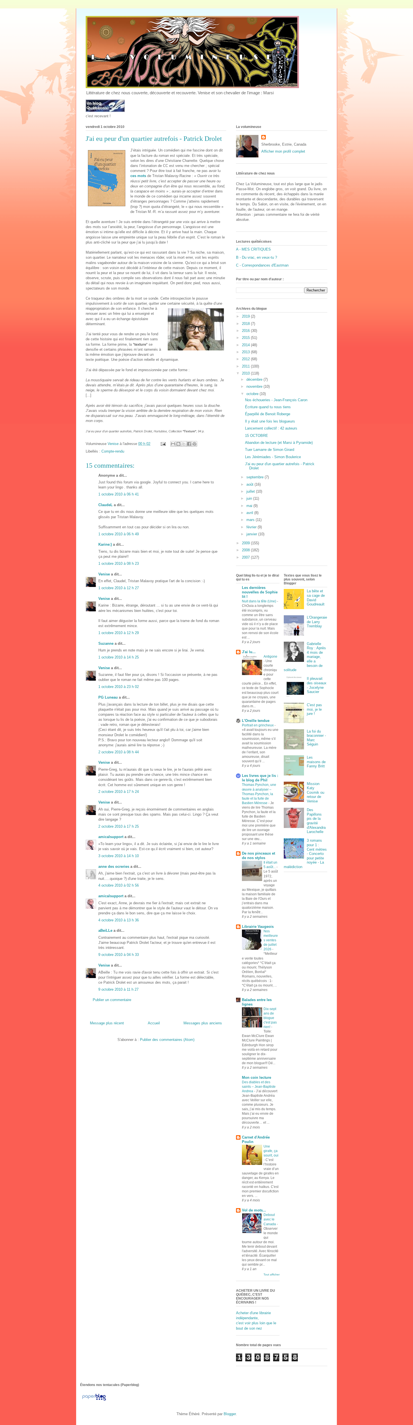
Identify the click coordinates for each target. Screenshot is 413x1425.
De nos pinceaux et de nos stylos (258, 855)
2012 (246, 359)
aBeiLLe (105, 930)
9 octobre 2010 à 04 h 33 (118, 955)
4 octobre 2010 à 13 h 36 (118, 920)
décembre (255, 379)
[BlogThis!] (178, 444)
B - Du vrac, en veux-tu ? (256, 257)
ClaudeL (105, 505)
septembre (255, 477)
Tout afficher (272, 1274)
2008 (246, 550)
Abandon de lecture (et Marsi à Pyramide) (279, 442)
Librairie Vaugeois (258, 926)
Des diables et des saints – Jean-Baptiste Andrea (259, 1086)
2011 (246, 366)
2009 (246, 543)
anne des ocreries (113, 866)
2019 (246, 316)
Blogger (230, 1414)
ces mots (138, 176)
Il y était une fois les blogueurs (270, 421)
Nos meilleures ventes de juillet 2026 (271, 940)
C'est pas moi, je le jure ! (314, 709)
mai (249, 506)
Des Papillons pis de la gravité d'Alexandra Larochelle (316, 821)
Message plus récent (107, 1023)
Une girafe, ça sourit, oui (271, 1150)
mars (251, 520)
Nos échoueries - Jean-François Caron (276, 400)
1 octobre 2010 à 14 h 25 (118, 657)
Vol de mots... (254, 1210)
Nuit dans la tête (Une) (259, 601)
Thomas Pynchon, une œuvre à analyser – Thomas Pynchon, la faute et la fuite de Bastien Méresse (259, 794)
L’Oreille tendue (255, 721)
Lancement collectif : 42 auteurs (271, 428)
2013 (246, 352)
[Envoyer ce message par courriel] (173, 444)
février (252, 527)
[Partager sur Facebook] (189, 444)
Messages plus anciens (202, 1023)
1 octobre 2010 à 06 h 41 (118, 494)
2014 (246, 345)
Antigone (270, 656)
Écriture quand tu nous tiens (268, 407)
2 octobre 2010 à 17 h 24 (118, 792)
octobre (253, 394)
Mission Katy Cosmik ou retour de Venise (315, 792)
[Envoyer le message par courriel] (163, 444)
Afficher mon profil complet (283, 151)
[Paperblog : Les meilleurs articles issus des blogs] (94, 1400)
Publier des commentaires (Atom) (167, 1040)
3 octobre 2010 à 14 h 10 (118, 856)
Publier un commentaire (112, 1000)
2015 (246, 338)
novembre (255, 386)
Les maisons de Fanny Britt (316, 761)
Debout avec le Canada (270, 1219)
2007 (246, 557)
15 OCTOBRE (256, 435)
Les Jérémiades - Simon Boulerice (273, 457)
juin (249, 498)
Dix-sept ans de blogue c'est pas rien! (270, 1018)
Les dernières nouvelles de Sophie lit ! (260, 592)
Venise (104, 574)
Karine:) (105, 544)
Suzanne (106, 643)
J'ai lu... (249, 652)
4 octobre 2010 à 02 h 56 (118, 885)
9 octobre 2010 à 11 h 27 (118, 989)
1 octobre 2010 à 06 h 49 (118, 534)
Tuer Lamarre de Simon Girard (269, 450)
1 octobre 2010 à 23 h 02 (118, 687)
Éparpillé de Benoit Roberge (267, 414)
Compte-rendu (112, 451)
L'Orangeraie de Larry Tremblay (317, 621)
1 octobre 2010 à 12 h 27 (118, 588)
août (250, 484)
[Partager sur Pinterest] (194, 444)
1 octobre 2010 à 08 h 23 (118, 563)
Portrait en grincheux (258, 725)
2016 (246, 331)
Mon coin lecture (256, 1077)
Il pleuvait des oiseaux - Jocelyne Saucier (316, 685)
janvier (252, 534)
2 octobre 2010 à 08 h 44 (118, 752)
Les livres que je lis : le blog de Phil (260, 778)
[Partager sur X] (184, 444)
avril (250, 513)
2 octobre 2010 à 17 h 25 (118, 826)
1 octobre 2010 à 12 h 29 (118, 633)
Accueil (154, 1023)
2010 (246, 373)
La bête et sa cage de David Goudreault (316, 597)
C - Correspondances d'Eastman (262, 265)
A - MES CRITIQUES (253, 249)
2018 (246, 324)
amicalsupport (110, 837)
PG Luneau (108, 697)
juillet (251, 491)
